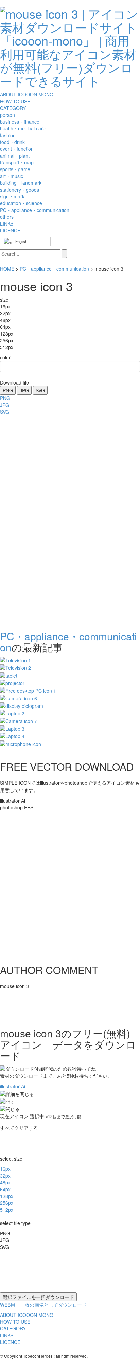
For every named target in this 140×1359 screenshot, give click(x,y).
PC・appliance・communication (54, 268)
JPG (24, 390)
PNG (8, 390)
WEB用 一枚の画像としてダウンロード (43, 1304)
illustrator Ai (12, 1086)
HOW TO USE (15, 101)
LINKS (6, 223)
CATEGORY (13, 108)
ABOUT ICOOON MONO (26, 94)
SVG (40, 390)
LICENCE (10, 230)
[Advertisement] (27, 520)
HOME (7, 268)
